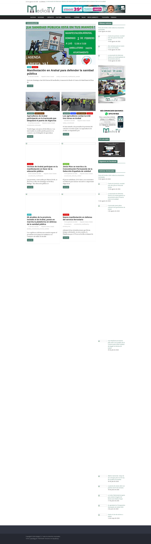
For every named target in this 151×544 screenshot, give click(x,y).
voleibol (79, 176)
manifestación (71, 76)
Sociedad (41, 17)
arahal (58, 76)
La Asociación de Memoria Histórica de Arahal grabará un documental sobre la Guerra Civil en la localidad (76, 1)
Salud (83, 17)
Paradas (113, 17)
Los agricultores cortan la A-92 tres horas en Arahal (76, 117)
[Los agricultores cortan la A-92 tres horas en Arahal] (79, 93)
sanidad (78, 76)
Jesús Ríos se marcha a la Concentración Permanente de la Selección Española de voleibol (77, 168)
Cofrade (77, 17)
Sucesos (33, 17)
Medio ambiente (93, 17)
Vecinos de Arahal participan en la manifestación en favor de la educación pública (42, 168)
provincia (42, 229)
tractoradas (38, 125)
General (73, 113)
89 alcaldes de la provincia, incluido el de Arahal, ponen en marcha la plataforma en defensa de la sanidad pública (41, 220)
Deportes (50, 17)
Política (67, 17)
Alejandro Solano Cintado (47, 76)
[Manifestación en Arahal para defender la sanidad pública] (61, 27)
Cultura (58, 17)
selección (74, 176)
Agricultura (30, 113)
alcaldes (29, 229)
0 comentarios (67, 224)
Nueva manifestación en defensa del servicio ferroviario (77, 218)
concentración (63, 76)
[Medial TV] (27, 17)
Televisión (105, 17)
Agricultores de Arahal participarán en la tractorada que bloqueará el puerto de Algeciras (41, 118)
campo (64, 123)
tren (69, 226)
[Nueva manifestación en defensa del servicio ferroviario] (79, 194)
